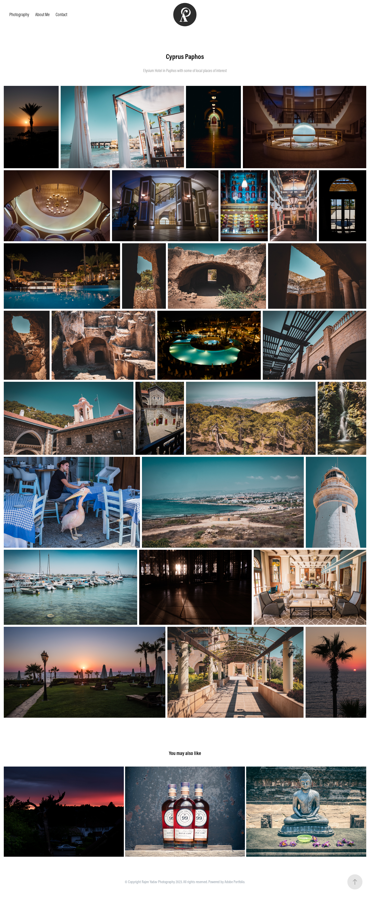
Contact (61, 14)
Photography (19, 14)
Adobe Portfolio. (235, 881)
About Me (42, 14)
